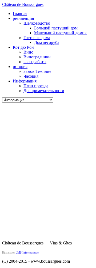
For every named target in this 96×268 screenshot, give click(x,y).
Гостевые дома (36, 37)
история (20, 66)
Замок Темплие (37, 71)
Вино (28, 52)
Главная (20, 13)
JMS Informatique (27, 252)
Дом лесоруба (46, 42)
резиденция (23, 18)
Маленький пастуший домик (60, 33)
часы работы (34, 61)
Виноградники (37, 57)
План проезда (35, 86)
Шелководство (36, 23)
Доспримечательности (43, 90)
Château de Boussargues (22, 4)
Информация (25, 81)
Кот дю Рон (23, 47)
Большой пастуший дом (56, 28)
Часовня (30, 76)
